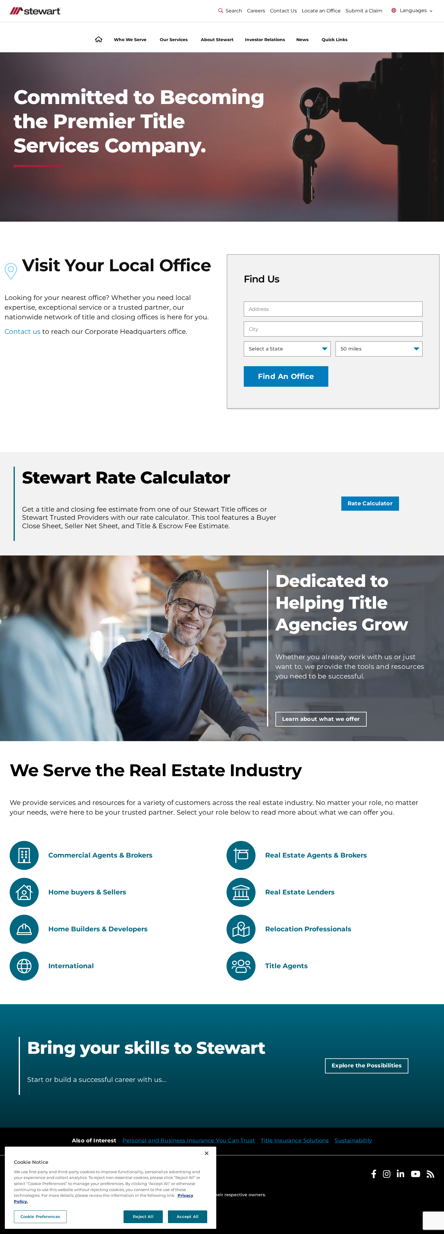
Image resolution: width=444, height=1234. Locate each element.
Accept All (187, 1216)
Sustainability (353, 1140)
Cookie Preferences (40, 1216)
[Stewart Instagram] (387, 1175)
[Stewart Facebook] (374, 1175)
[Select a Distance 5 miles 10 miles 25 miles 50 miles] (379, 349)
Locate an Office (321, 11)
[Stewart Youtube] (415, 1175)
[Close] (206, 1153)
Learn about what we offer (321, 719)
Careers (256, 11)
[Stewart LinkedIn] (400, 1175)
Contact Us (283, 11)
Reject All (143, 1216)
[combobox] (333, 309)
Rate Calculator (370, 503)
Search (234, 11)
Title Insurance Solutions (295, 1140)
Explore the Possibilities (367, 1065)
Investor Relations (265, 39)
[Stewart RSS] (430, 1175)
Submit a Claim (364, 11)
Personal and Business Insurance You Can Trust (188, 1140)
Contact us (22, 331)
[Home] (98, 40)
